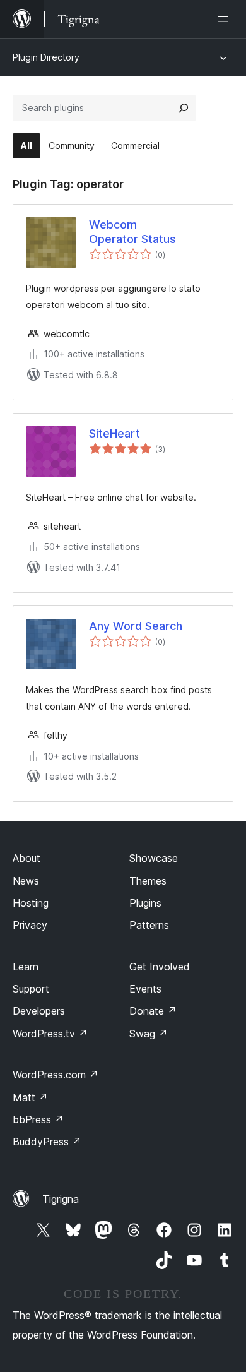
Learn (25, 966)
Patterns (149, 925)
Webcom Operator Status (132, 232)
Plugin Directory (46, 57)
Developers (39, 1011)
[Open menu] (226, 19)
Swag (148, 1033)
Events (145, 988)
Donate (153, 1011)
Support (31, 988)
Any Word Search (135, 626)
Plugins (145, 903)
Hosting (31, 903)
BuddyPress (47, 1141)
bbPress (38, 1119)
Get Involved (159, 966)
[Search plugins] (183, 108)
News (26, 880)
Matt (30, 1097)
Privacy (30, 925)
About (26, 858)
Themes (148, 880)
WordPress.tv (50, 1033)
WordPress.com (55, 1074)
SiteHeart (114, 433)
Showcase (153, 858)
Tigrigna (60, 1199)
